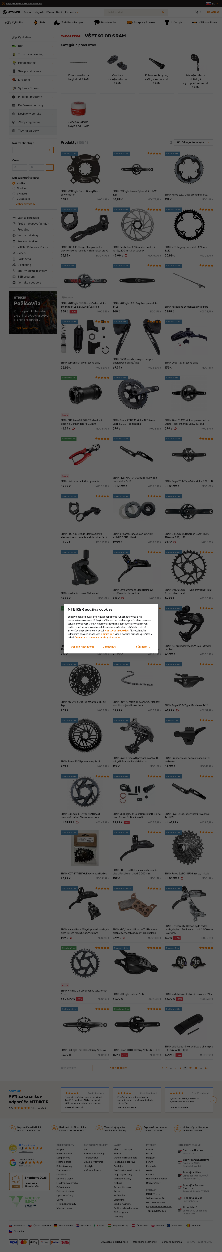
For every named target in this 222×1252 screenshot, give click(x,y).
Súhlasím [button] (143, 647)
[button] (107, 634)
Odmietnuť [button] (109, 646)
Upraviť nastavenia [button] (83, 646)
